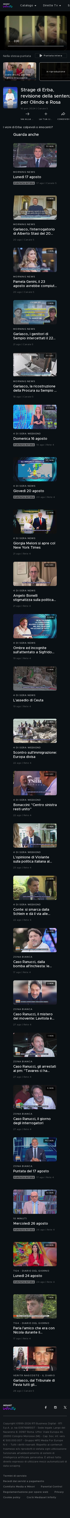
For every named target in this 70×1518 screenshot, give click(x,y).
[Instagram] (55, 1407)
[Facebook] (45, 1407)
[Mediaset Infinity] (7, 5)
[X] (65, 1407)
